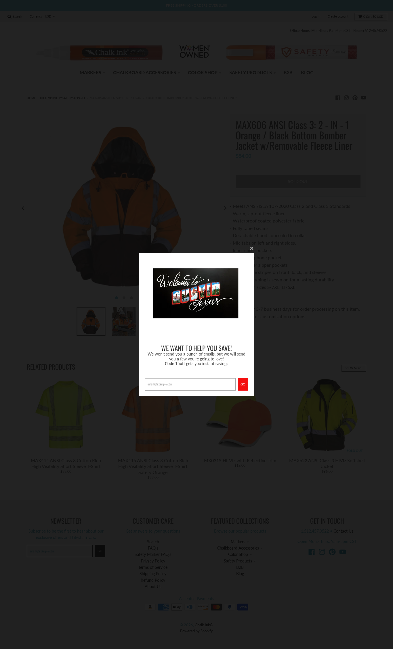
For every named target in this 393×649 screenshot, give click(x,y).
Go (243, 384)
